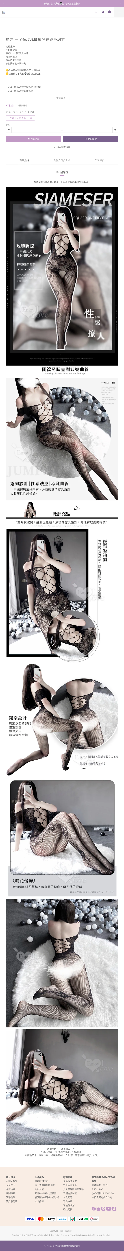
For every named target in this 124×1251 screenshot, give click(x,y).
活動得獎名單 (70, 1181)
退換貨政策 (69, 1205)
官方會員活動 (70, 1185)
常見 (65, 1197)
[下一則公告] (120, 3)
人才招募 (39, 1201)
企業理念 (10, 1185)
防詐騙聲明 (11, 1201)
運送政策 (67, 1201)
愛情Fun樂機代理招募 (46, 1193)
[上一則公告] (4, 3)
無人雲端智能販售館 (45, 1185)
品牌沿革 (10, 1189)
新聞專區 (10, 1193)
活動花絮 (10, 1197)
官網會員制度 (70, 1193)
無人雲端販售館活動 (73, 1189)
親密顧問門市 (41, 1181)
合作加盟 (39, 1189)
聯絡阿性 (67, 1209)
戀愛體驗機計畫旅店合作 (47, 1197)
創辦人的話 (11, 1181)
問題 (70, 1197)
